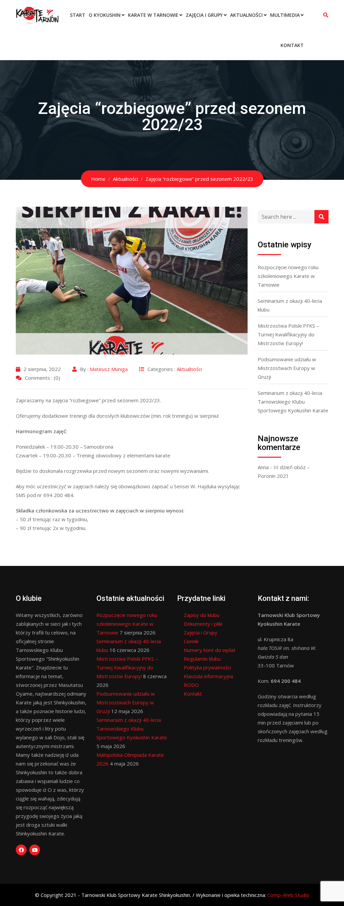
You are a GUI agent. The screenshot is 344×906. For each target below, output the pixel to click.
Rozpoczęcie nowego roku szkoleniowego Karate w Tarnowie (288, 276)
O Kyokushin (105, 15)
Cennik (191, 641)
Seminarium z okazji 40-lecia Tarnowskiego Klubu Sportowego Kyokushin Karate (293, 401)
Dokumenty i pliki (203, 623)
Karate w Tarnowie (153, 15)
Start (77, 15)
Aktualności (246, 15)
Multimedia (285, 15)
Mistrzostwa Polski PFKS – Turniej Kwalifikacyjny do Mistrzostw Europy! (288, 334)
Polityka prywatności (207, 667)
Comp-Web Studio (288, 895)
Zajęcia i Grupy (204, 15)
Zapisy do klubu (201, 615)
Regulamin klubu (202, 658)
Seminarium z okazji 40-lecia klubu (290, 305)
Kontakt (292, 45)
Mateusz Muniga (109, 369)
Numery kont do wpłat (209, 650)
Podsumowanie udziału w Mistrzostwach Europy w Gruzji (287, 368)
